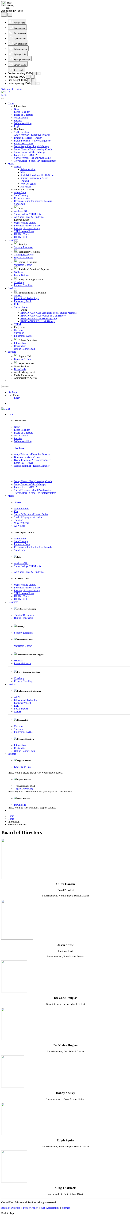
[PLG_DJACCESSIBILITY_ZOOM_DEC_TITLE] (34, 73)
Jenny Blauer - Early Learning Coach (33, 149)
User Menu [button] (13, 395)
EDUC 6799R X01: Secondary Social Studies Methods (48, 312)
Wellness (18, 272)
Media (11, 163)
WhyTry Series (28, 183)
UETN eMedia (21, 234)
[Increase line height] (34, 80)
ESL (16, 304)
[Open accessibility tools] (3, 3)
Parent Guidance (22, 275)
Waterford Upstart (23, 264)
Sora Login (19, 203)
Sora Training (21, 195)
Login (17, 126)
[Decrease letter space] (33, 83)
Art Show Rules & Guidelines (29, 217)
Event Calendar (22, 112)
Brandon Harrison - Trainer (28, 137)
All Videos (25, 186)
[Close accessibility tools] (9, 15)
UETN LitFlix (21, 237)
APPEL (18, 295)
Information (20, 343)
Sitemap (66, 1207)
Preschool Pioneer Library (27, 225)
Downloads (20, 369)
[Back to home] (6, 92)
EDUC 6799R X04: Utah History (37, 321)
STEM (17, 324)
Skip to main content (11, 89)
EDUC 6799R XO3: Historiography (38, 318)
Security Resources (23, 247)
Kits (22, 172)
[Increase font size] (33, 77)
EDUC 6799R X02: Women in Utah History (43, 315)
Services (12, 288)
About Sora (20, 192)
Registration (20, 346)
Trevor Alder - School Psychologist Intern (35, 160)
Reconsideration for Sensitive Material (33, 201)
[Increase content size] (39, 73)
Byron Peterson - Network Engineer (32, 140)
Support (12, 351)
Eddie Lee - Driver (23, 143)
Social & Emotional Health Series (37, 175)
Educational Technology (26, 298)
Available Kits (21, 211)
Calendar (18, 330)
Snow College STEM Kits (27, 214)
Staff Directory (21, 132)
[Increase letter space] (38, 83)
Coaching (19, 282)
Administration (27, 169)
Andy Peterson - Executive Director (32, 134)
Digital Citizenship (23, 257)
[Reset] (4, 14)
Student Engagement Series (34, 178)
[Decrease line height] (29, 80)
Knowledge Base (22, 359)
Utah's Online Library (25, 222)
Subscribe (19, 333)
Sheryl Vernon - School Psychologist (32, 157)
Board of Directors (23, 114)
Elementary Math (22, 301)
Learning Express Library (27, 228)
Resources (13, 240)
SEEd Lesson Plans (24, 231)
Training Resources (24, 254)
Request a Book (22, 198)
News (17, 109)
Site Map (12, 392)
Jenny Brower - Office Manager (30, 152)
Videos (17, 166)
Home (11, 103)
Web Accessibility (23, 123)
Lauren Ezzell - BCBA (25, 155)
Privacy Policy (30, 1207)
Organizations (21, 117)
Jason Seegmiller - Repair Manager (31, 146)
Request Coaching (23, 285)
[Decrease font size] (28, 77)
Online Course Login (24, 348)
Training (24, 180)
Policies (18, 120)
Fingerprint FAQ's (23, 335)
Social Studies (21, 307)
